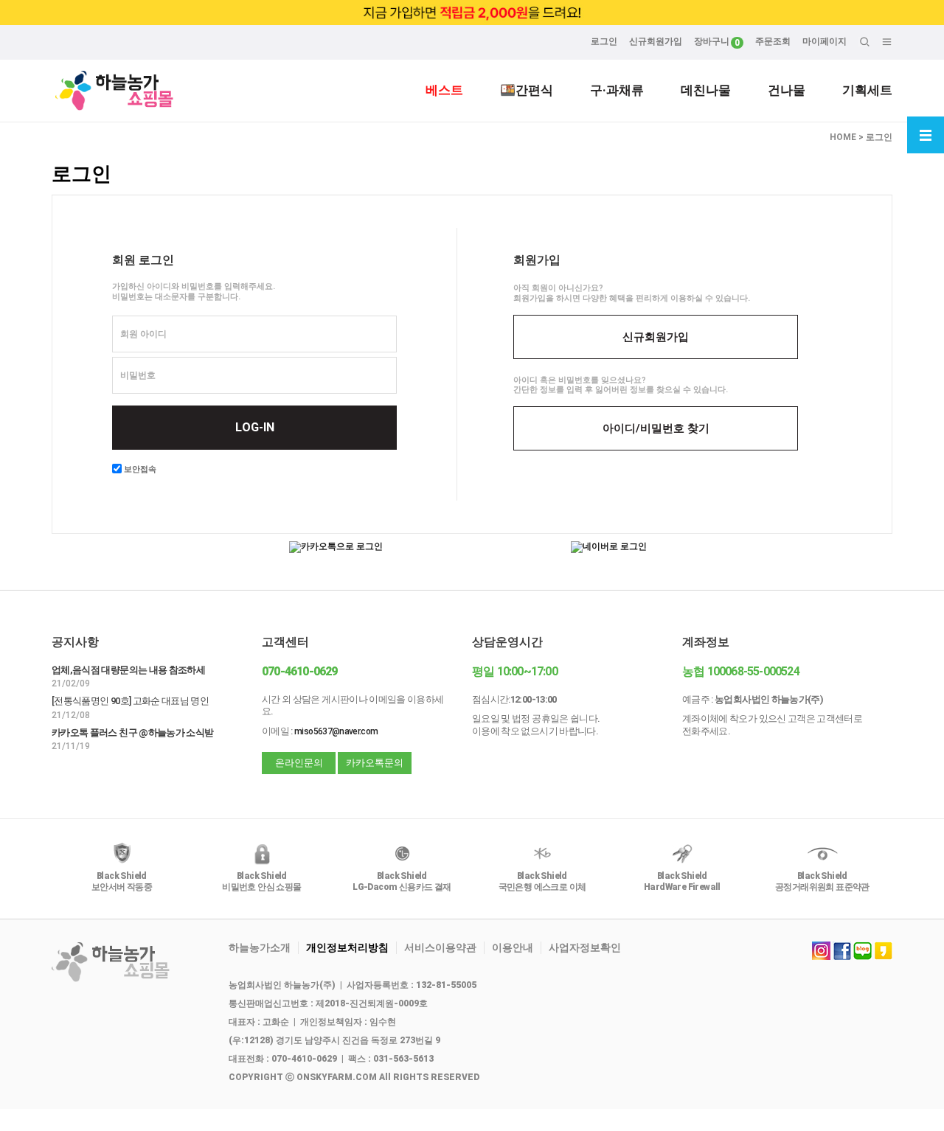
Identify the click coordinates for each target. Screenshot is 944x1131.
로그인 (604, 41)
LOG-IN (254, 427)
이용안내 (512, 947)
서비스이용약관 (440, 947)
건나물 (786, 90)
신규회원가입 (655, 41)
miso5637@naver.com (336, 731)
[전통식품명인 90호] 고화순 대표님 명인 (130, 700)
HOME (843, 137)
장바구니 (711, 41)
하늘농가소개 (260, 947)
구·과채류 (617, 90)
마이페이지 (824, 41)
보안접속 (139, 469)
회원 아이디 (143, 334)
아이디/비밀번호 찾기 (656, 428)
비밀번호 (138, 375)
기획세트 (867, 90)
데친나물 (706, 90)
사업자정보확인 (585, 947)
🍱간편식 (526, 90)
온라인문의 (299, 762)
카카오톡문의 (374, 762)
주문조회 (773, 41)
